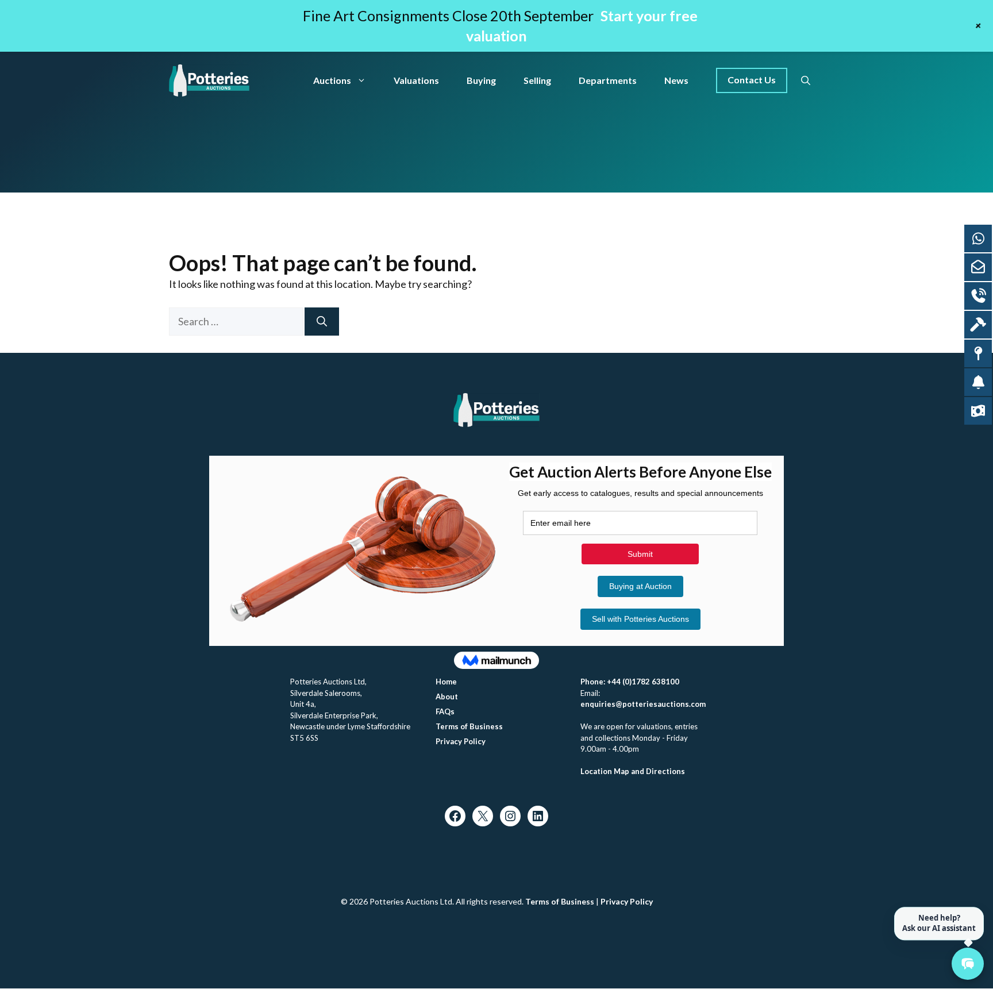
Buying (481, 80)
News (676, 80)
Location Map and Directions (632, 771)
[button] (805, 80)
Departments (608, 80)
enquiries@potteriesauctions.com (643, 704)
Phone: (593, 681)
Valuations (416, 80)
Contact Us (752, 79)
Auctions (332, 80)
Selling (537, 80)
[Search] (322, 321)
